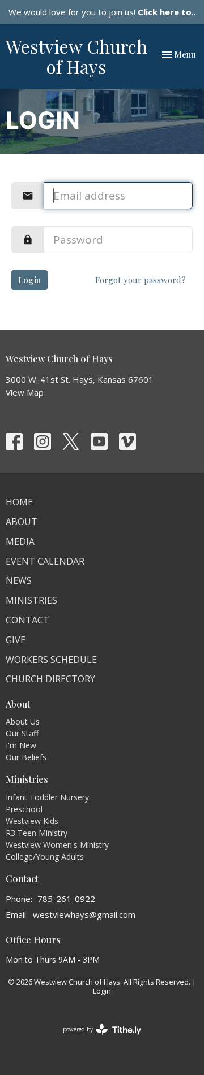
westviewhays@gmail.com (84, 914)
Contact (27, 620)
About (21, 521)
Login (29, 279)
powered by (96, 1038)
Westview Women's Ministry (57, 844)
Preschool (24, 809)
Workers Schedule (51, 659)
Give (16, 640)
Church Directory (50, 679)
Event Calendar (45, 561)
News (19, 580)
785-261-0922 (66, 898)
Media (20, 541)
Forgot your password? (140, 279)
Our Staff (22, 733)
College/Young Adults (45, 856)
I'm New (21, 745)
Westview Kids (32, 821)
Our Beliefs (26, 757)
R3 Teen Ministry (36, 832)
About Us (23, 721)
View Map (25, 392)
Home (19, 502)
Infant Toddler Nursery (47, 797)
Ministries (31, 600)
